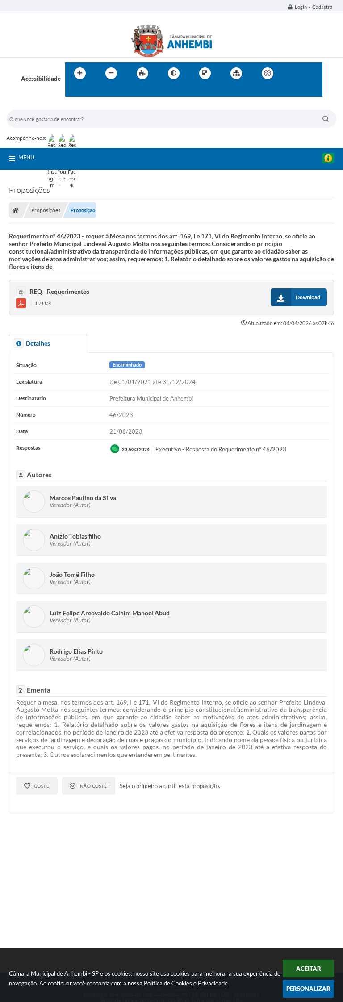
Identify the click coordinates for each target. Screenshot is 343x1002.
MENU (26, 157)
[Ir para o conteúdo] (293, 73)
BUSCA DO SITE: (33, 105)
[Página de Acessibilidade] (267, 73)
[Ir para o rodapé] (94, 91)
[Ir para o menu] (313, 73)
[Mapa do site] (236, 73)
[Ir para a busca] (74, 91)
